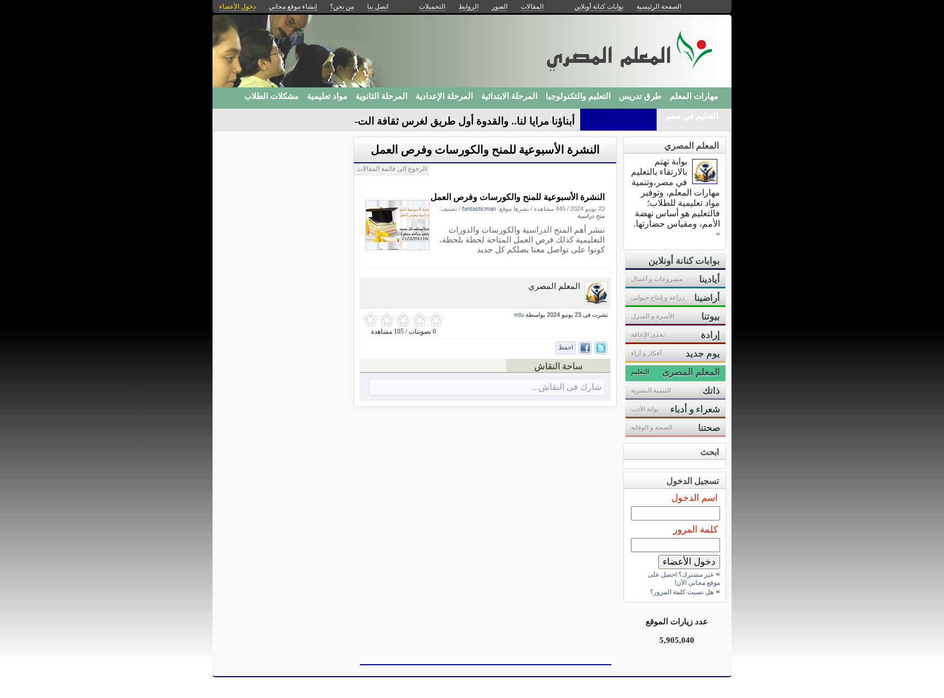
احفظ (565, 347)
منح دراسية (591, 215)
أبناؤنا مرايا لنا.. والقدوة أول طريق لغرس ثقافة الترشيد (458, 121)
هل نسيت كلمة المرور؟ (681, 592)
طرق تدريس (640, 96)
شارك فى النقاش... (566, 387)
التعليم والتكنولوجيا (578, 96)
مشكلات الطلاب (271, 96)
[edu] (596, 301)
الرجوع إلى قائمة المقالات (392, 169)
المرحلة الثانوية (382, 96)
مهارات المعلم (694, 96)
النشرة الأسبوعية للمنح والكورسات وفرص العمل (485, 149)
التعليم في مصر (691, 115)
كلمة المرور (695, 529)
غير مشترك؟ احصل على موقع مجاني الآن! (684, 579)
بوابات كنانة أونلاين (598, 6)
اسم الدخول (694, 498)
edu (519, 314)
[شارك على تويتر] (600, 347)
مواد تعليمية (327, 96)
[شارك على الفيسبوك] (585, 347)
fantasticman (479, 208)
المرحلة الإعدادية (444, 96)
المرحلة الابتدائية (509, 96)
